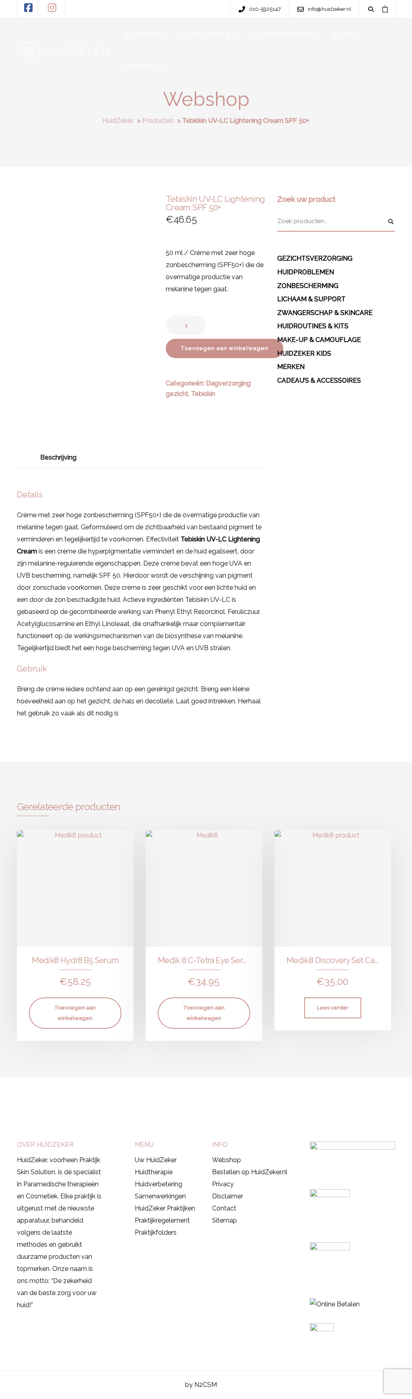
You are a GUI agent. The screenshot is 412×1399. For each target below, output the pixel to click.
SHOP (342, 35)
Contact (224, 1208)
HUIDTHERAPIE (206, 35)
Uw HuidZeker (156, 1160)
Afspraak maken (49, 1095)
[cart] (385, 9)
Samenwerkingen (160, 1196)
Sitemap (224, 1220)
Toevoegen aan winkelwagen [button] (75, 1013)
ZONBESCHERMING (307, 286)
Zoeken (391, 221)
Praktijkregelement (162, 1220)
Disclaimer (227, 1196)
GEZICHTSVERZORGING (314, 258)
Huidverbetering (158, 1184)
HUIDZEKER (143, 35)
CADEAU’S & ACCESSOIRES (319, 380)
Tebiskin (203, 394)
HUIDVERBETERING (282, 35)
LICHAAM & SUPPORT (311, 299)
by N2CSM (201, 1385)
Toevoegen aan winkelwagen (224, 348)
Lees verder (332, 1008)
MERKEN (291, 367)
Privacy (223, 1184)
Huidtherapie (154, 1172)
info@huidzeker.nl (300, 1096)
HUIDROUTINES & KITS (312, 326)
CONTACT (140, 66)
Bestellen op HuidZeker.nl (249, 1172)
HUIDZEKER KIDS (304, 353)
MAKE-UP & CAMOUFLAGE (319, 340)
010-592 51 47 (237, 1096)
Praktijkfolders (156, 1232)
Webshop (226, 1160)
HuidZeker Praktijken (165, 1208)
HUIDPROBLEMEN (305, 272)
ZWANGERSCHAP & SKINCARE (325, 313)
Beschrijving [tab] (58, 457)
